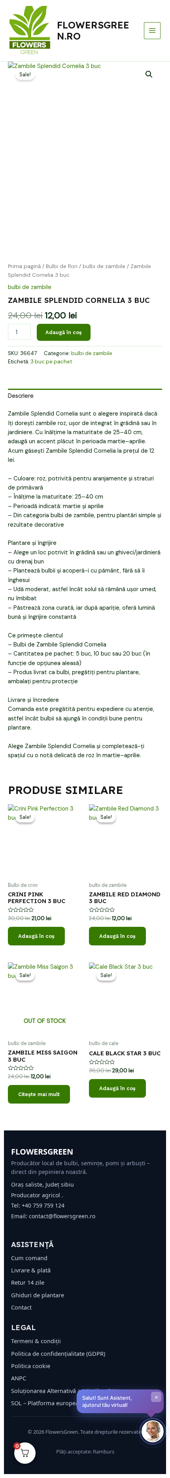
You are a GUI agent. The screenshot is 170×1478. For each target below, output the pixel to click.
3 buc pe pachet (51, 361)
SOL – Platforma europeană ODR (55, 1403)
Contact (21, 1307)
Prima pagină (24, 266)
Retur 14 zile (27, 1282)
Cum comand (29, 1258)
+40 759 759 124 (43, 1205)
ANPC (18, 1378)
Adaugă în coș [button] (36, 936)
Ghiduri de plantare (37, 1295)
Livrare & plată (31, 1270)
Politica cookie (30, 1366)
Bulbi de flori (61, 266)
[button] (149, 74)
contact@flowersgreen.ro (62, 1216)
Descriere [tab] (21, 396)
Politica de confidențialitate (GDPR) (58, 1353)
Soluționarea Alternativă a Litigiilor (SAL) (65, 1391)
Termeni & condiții (36, 1341)
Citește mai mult (39, 1094)
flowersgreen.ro (93, 30)
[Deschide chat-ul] (153, 1431)
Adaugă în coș (63, 332)
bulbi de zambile (104, 266)
